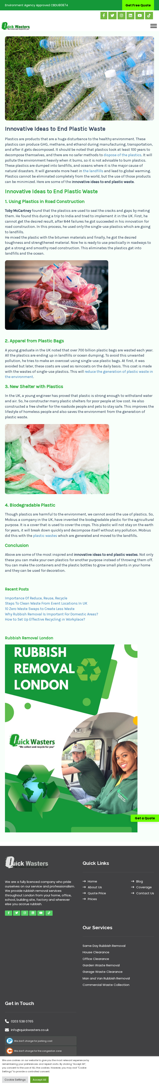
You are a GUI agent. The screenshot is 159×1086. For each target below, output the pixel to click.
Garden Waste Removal (101, 965)
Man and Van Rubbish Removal (106, 978)
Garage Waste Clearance (103, 971)
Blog (139, 881)
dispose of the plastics (122, 155)
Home (92, 881)
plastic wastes (45, 535)
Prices (92, 899)
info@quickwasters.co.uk (30, 1030)
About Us (95, 887)
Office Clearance (96, 959)
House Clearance (96, 952)
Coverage (144, 887)
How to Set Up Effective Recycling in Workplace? (45, 619)
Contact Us (145, 893)
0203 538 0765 (22, 1021)
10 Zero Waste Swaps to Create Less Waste (40, 608)
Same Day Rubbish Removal (104, 946)
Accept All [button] (39, 1080)
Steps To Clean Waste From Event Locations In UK (46, 603)
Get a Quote (145, 818)
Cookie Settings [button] (15, 1080)
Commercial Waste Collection (106, 985)
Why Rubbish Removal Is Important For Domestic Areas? (51, 614)
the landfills (93, 171)
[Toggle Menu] (153, 26)
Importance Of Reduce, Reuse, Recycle (36, 598)
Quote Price (97, 893)
